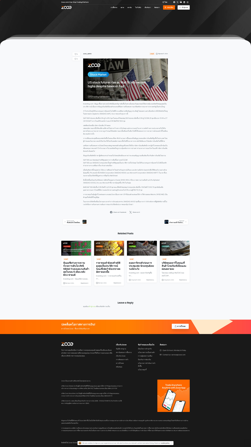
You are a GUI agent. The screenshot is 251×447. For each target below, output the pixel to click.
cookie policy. (165, 443)
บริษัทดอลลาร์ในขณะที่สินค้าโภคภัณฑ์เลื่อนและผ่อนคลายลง (174, 265)
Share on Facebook (119, 212)
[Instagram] (187, 2)
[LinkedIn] (184, 2)
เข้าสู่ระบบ (92, 306)
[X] (177, 2)
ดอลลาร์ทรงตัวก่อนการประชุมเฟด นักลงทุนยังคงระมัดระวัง (141, 265)
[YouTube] (181, 2)
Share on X (136, 212)
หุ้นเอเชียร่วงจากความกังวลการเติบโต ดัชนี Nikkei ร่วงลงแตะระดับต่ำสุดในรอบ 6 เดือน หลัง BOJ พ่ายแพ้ (76, 269)
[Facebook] (174, 2)
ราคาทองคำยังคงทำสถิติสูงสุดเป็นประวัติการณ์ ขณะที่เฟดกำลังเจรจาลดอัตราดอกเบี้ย (108, 267)
